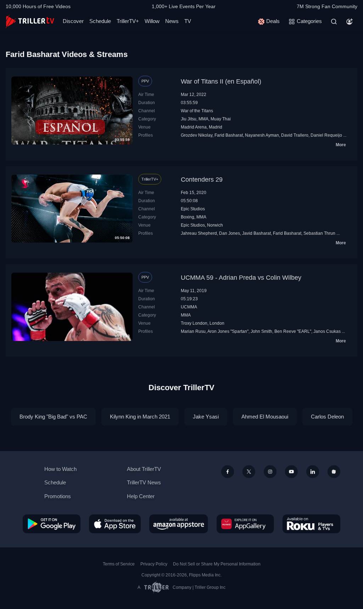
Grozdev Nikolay (196, 135)
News (172, 21)
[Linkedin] (312, 471)
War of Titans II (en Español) (221, 81)
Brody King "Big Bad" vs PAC (53, 417)
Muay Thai (221, 118)
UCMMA (189, 306)
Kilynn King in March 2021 (140, 417)
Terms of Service (119, 564)
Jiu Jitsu (188, 118)
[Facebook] (227, 471)
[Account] (349, 21)
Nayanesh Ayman (262, 135)
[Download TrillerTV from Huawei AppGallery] (245, 523)
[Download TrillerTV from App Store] (115, 523)
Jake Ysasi (206, 417)
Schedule (100, 21)
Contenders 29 (202, 179)
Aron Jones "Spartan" (227, 331)
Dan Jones (229, 233)
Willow (152, 21)
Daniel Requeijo (326, 135)
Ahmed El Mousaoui (264, 417)
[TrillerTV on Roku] (311, 523)
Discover (73, 21)
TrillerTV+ (128, 21)
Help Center (141, 496)
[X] (248, 471)
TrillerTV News (144, 482)
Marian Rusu (193, 331)
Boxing (187, 217)
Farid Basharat (228, 135)
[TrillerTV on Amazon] (178, 523)
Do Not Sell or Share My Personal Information (217, 564)
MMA (203, 118)
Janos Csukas (327, 331)
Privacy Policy (153, 564)
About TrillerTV (144, 469)
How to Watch (60, 469)
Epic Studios (193, 208)
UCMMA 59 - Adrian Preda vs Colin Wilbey (241, 277)
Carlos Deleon (327, 417)
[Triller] (334, 471)
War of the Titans (197, 110)
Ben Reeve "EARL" (292, 331)
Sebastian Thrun (319, 233)
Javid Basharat (256, 233)
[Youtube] (291, 471)
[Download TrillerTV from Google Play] (51, 523)
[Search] (334, 21)
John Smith (261, 331)
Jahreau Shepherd (199, 233)
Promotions (57, 496)
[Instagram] (270, 471)
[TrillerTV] (30, 21)
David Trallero (294, 135)
